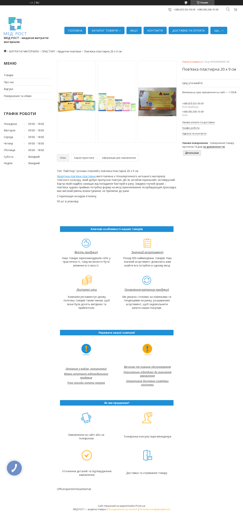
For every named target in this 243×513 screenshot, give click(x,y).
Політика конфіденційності (155, 509)
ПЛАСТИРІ (48, 51)
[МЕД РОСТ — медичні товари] (15, 26)
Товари (8, 75)
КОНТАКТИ (155, 30)
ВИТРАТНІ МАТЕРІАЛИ (24, 51)
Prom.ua (140, 505)
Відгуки (8, 89)
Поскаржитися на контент (122, 509)
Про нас (9, 82)
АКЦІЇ (134, 30)
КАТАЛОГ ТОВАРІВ (105, 30)
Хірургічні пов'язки (69, 51)
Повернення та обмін (18, 96)
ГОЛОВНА (75, 30)
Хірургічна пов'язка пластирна (76, 176)
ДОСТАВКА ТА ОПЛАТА (188, 30)
